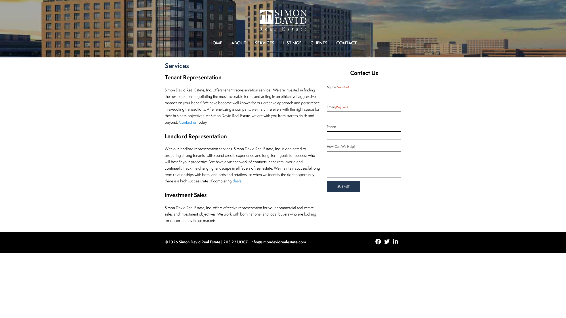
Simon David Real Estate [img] (283, 20)
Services (264, 43)
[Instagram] (397, 242)
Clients (318, 43)
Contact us (188, 122)
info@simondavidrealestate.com (278, 242)
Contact (346, 43)
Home (215, 43)
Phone (331, 126)
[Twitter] (388, 242)
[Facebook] (379, 242)
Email (337, 107)
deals (237, 181)
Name (338, 87)
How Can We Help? (341, 146)
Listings (292, 43)
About (238, 43)
